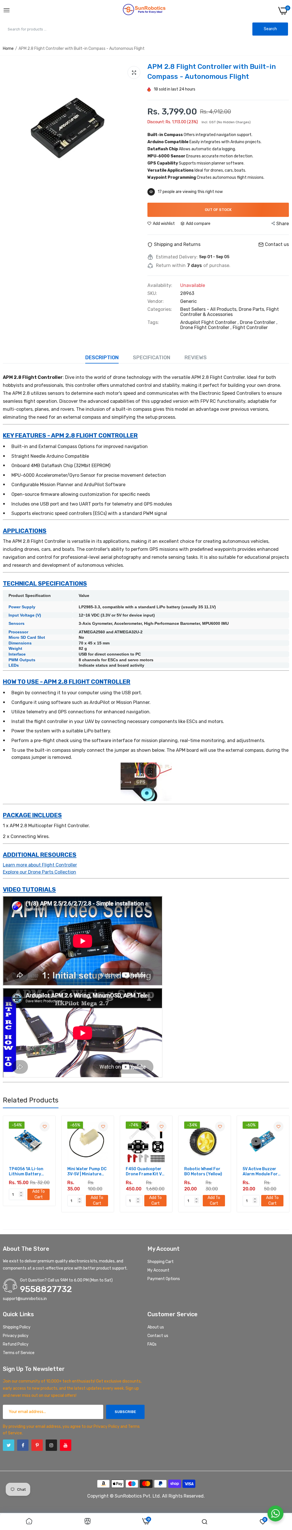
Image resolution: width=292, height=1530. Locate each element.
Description (102, 357)
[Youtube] (65, 1445)
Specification (151, 357)
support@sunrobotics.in (25, 1298)
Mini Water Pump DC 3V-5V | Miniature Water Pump (40, 1172)
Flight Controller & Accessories (229, 312)
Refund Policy (16, 1344)
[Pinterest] (37, 1445)
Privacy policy (16, 1335)
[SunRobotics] (144, 10)
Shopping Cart (160, 1261)
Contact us (157, 1335)
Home (8, 48)
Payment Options (163, 1278)
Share (282, 223)
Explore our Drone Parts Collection (39, 872)
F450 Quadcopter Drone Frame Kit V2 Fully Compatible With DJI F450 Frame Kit (98, 1172)
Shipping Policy (17, 1327)
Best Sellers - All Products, (209, 309)
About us (155, 1327)
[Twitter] (8, 1445)
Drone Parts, (252, 309)
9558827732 (46, 1289)
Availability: (159, 285)
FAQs (152, 1344)
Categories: (159, 309)
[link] (56, 1126)
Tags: (153, 322)
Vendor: (155, 301)
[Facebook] (23, 1445)
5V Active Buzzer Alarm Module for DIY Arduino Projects (213, 1172)
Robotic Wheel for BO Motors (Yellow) (156, 1171)
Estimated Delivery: (177, 257)
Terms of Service (19, 1352)
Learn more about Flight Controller (40, 865)
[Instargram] (51, 1445)
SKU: (152, 293)
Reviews (195, 357)
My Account (158, 1270)
